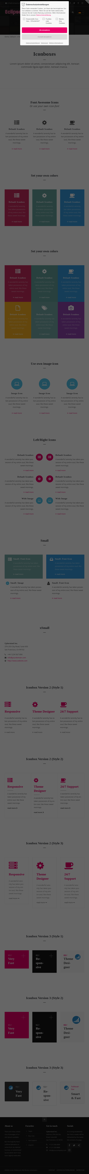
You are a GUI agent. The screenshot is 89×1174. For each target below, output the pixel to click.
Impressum (44, 43)
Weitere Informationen (56, 43)
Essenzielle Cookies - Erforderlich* (33, 20)
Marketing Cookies (62, 21)
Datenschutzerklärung (43, 15)
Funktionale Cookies (49, 21)
